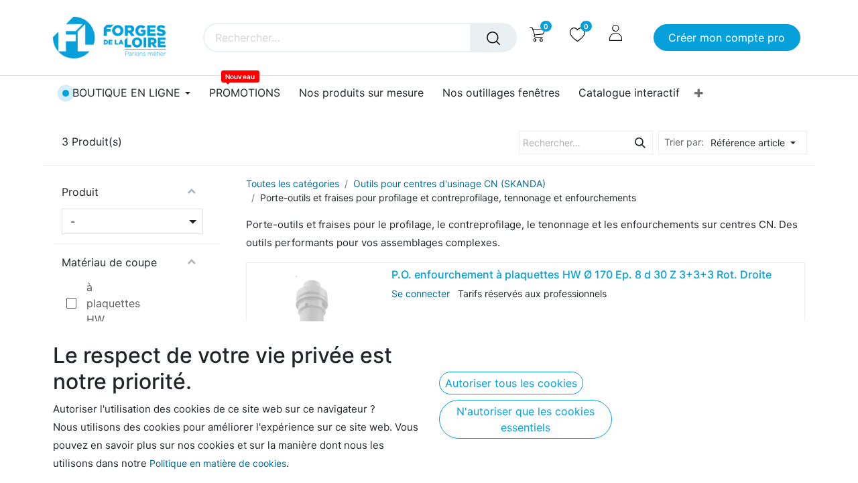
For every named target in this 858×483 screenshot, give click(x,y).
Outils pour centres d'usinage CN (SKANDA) (449, 183)
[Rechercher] (493, 37)
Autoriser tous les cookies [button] (511, 383)
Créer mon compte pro (726, 37)
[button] (756, 142)
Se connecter (420, 293)
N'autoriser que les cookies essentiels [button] (525, 419)
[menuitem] (245, 93)
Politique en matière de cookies (217, 463)
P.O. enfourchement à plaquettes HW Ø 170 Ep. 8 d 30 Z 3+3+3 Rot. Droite (581, 274)
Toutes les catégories (292, 183)
